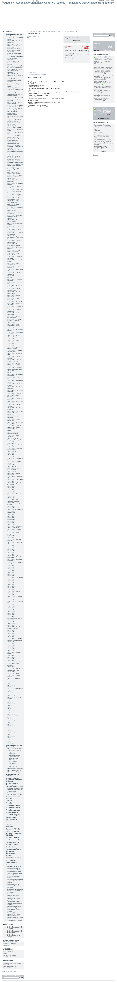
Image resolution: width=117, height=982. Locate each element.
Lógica (8, 824)
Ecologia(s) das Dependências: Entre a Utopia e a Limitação (13, 914)
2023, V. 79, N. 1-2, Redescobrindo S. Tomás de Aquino (15, 75)
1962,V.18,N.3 (11, 613)
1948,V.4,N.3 (11, 719)
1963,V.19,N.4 (11, 604)
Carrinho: (107, 2)
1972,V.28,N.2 (11, 545)
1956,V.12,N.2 (11, 657)
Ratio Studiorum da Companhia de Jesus (13, 894)
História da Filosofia (13, 829)
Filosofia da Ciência (13, 808)
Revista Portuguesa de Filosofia (14, 35)
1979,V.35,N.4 (11, 489)
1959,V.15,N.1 (11, 637)
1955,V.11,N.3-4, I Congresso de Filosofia (13, 661)
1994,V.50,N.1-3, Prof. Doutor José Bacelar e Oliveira (13, 364)
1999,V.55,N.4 (11, 322)
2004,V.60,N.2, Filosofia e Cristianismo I (14, 273)
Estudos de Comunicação (10, 852)
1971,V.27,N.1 (11, 554)
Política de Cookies (8, 951)
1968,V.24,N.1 (11, 574)
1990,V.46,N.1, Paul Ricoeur (15, 411)
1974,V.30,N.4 (11, 524)
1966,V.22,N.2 (11, 586)
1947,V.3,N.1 (11, 729)
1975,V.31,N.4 (11, 516)
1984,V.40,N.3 (11, 456)
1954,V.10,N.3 (11, 672)
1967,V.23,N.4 (11, 576)
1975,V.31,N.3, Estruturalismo (11, 518)
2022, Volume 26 (13, 761)
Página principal (31, 31)
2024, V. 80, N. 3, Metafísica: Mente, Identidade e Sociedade (15, 58)
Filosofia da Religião (13, 805)
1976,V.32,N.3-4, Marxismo (15, 509)
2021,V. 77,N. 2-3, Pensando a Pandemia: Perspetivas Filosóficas (15, 99)
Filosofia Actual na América (14, 618)
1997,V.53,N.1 (11, 345)
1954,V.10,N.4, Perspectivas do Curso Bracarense (15, 669)
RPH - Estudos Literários (14, 770)
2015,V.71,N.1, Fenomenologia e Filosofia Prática (14, 169)
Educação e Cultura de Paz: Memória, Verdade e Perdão (15, 793)
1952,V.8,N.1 (11, 692)
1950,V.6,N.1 (11, 707)
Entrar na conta (109, 0)
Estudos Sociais (11, 847)
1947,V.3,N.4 (11, 726)
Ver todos (103, 151)
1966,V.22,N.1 (11, 588)
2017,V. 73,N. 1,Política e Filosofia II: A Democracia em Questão (15, 147)
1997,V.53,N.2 (11, 343)
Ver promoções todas (104, 118)
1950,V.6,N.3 (11, 703)
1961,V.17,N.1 (11, 621)
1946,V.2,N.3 (11, 732)
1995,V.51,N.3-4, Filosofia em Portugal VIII (14, 351)
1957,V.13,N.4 (11, 645)
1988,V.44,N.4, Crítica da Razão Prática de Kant (14, 426)
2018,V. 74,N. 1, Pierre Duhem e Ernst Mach (13, 136)
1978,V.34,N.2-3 (11, 498)
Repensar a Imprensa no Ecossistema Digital (14, 907)
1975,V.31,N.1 (11, 522)
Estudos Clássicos (12, 837)
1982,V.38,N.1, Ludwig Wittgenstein (13, 473)
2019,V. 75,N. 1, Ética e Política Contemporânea (14, 126)
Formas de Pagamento (9, 943)
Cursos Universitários (13, 858)
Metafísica (9, 826)
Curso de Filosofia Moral (14, 866)
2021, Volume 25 (13, 763)
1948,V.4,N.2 (11, 720)
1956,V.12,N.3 (11, 655)
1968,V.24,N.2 (11, 572)
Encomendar (107, 50)
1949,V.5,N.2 (11, 712)
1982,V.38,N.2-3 (11, 471)
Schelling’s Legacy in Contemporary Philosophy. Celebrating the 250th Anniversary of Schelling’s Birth (103, 69)
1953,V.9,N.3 (11, 681)
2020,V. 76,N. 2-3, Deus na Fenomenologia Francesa (14, 109)
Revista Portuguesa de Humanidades (14, 746)
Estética (8, 822)
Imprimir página (32, 72)
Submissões (8, 961)
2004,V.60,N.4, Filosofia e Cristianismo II (14, 267)
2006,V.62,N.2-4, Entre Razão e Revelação (13, 251)
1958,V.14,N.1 (11, 643)
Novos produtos (100, 54)
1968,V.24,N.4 (11, 569)
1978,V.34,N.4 (11, 496)
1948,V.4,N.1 (11, 722)
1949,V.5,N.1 (11, 714)
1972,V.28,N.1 (11, 547)
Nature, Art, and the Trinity (101, 81)
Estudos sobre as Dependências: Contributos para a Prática (15, 898)
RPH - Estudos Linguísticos (15, 768)
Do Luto (9, 882)
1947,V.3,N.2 (11, 727)
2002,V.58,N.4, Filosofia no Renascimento (14, 292)
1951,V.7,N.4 (11, 693)
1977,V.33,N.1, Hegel (13, 507)
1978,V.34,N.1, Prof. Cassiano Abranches (13, 500)
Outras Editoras (11, 862)
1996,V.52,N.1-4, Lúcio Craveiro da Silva (13, 347)
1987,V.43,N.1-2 (11, 441)
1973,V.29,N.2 (11, 535)
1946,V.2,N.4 (11, 731)
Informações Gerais (12, 941)
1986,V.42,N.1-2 (11, 446)
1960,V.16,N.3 (11, 625)
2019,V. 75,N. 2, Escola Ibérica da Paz (13, 123)
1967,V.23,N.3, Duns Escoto (15, 577)
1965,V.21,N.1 (11, 594)
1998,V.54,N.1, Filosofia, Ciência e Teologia (14, 336)
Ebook (8, 865)
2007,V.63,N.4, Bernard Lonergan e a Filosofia (13, 244)
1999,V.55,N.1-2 (11, 327)
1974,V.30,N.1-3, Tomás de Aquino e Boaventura (15, 526)
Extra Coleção (11, 860)
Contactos (6, 945)
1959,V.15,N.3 (11, 633)
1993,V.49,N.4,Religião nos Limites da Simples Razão (14, 368)
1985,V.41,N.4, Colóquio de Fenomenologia (14, 449)
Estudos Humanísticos (14, 840)
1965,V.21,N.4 (11, 589)
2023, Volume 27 (13, 759)
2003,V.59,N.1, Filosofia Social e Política (13, 289)
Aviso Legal (8, 949)
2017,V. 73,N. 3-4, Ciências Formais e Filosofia (15, 139)
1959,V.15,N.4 (11, 631)
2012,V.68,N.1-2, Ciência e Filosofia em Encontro (14, 198)
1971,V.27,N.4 (11, 549)
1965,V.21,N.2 (11, 593)
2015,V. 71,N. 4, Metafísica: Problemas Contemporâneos (15, 161)
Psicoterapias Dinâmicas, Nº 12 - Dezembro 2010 (107, 110)
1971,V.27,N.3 (11, 550)
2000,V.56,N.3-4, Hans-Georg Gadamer (13, 316)
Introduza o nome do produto (12, 975)
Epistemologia (11, 817)
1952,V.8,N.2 (11, 690)
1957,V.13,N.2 (11, 648)
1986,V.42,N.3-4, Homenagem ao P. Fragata (14, 444)
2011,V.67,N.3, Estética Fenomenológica (13, 204)
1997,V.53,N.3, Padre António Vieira (13, 341)
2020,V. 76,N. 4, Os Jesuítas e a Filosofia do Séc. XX (15, 106)
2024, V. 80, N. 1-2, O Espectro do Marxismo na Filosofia (14, 63)
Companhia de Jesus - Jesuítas (13, 797)
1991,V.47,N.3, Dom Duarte (15, 393)
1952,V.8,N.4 (11, 687)
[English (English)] (34, 1)
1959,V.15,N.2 (11, 635)
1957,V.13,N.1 (11, 650)
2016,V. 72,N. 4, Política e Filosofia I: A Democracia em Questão (15, 151)
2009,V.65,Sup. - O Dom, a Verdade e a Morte (14, 230)
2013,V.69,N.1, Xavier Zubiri (15, 189)
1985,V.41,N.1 (11, 453)
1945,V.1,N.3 (11, 739)
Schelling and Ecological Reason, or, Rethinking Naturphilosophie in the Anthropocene (103, 88)
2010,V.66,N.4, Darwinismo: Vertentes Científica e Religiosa (15, 217)
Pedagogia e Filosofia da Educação (14, 834)
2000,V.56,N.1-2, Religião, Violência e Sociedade (14, 320)
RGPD (5, 953)
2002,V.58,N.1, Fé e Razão (14, 301)
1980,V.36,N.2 (11, 486)
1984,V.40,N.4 (11, 455)
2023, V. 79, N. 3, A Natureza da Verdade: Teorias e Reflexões (15, 71)
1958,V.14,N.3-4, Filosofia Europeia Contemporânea (14, 639)
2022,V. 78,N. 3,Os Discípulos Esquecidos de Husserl (14, 85)
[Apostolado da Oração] (10, 971)
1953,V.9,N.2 (11, 683)
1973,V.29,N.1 (11, 537)
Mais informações (34, 77)
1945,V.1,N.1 (11, 743)
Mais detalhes (77, 40)
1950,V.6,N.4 (11, 702)
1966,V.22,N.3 (11, 584)
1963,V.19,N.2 (11, 608)
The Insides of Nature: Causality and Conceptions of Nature (14, 903)
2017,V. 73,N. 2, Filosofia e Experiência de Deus (14, 142)
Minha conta (98, 2)
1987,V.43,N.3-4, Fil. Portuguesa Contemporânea (15, 439)
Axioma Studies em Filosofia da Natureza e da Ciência (14, 779)
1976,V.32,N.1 (11, 514)
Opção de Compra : (70, 51)
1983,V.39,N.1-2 (11, 466)
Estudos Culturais (12, 844)
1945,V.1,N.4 (11, 738)
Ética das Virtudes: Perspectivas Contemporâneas (12, 113)
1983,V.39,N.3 (11, 464)
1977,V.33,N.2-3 (11, 506)
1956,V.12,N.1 (11, 658)
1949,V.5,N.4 (11, 709)
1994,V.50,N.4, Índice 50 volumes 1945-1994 (14, 360)
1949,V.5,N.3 (11, 710)
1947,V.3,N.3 (11, 724)
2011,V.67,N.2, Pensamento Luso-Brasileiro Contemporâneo (15, 209)
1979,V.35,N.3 (11, 491)
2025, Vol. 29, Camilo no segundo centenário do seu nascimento (15, 752)
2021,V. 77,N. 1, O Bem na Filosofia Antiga (14, 102)
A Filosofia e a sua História (14, 920)
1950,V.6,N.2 (11, 705)
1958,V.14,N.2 (11, 642)
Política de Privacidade (9, 955)
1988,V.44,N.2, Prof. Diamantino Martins (13, 432)
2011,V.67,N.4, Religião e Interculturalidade (14, 201)
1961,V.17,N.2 (11, 620)
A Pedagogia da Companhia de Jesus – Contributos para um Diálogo (15, 890)
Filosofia (9, 803)
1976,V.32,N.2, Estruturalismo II (11, 512)
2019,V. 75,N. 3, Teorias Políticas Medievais (14, 120)
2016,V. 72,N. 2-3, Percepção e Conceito (13, 155)
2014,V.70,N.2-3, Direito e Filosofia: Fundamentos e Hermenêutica (14, 177)
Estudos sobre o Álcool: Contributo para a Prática (14, 869)
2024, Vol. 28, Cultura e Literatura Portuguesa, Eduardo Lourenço (14, 757)
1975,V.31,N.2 (11, 521)
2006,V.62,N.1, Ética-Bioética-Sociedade (13, 254)
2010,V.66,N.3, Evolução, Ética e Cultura (14, 220)
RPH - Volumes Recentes (14, 748)
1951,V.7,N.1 (11, 700)
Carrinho (97, 40)
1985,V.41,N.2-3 (11, 451)
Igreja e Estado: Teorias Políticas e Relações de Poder (14, 876)
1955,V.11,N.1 (11, 667)
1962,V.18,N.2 (11, 615)
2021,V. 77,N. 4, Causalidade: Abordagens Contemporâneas (14, 94)
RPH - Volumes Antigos (13, 772)
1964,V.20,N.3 (11, 599)
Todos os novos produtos (103, 102)
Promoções (98, 106)
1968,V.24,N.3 (11, 570)
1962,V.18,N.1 (11, 616)
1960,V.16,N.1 (11, 630)
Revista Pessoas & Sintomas (12, 775)
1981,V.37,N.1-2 (11, 481)
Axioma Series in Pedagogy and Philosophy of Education (14, 785)
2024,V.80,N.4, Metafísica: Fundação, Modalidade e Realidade (14, 53)
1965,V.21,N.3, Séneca (13, 591)
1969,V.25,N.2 (11, 565)
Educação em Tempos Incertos (102, 139)
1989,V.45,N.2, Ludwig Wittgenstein (13, 420)
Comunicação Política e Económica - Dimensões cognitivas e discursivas (101, 147)
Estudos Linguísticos (13, 849)
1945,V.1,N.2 (11, 741)
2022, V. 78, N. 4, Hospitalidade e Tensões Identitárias (14, 80)
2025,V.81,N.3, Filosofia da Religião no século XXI (14, 44)
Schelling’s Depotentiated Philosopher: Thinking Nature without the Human (102, 95)
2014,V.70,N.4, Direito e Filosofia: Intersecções (13, 172)
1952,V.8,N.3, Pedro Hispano (15, 688)
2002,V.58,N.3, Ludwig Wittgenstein (13, 295)
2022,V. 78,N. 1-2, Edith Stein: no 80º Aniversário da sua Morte (15, 89)
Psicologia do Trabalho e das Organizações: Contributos (15, 880)
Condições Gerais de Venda (11, 957)
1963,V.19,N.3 (11, 606)
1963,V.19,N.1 (11, 609)
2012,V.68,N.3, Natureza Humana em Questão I (14, 195)
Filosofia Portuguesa (13, 815)
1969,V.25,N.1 (11, 567)
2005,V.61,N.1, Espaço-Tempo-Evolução (14, 263)
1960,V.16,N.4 (11, 623)
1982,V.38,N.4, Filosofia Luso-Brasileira (13, 468)
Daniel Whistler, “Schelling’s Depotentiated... (101, 98)
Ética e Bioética (11, 819)
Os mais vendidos (100, 122)
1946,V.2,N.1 (11, 736)
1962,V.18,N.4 (11, 611)
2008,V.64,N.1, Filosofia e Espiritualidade (14, 241)
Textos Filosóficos (12, 831)
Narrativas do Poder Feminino (102, 141)
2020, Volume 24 (13, 765)
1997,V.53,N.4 (11, 338)
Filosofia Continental (13, 810)
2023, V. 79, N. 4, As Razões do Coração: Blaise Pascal (15, 66)
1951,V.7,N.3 (11, 695)
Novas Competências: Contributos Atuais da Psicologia (13, 886)
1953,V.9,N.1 (11, 685)
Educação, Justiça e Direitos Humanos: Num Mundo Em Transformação (15, 789)
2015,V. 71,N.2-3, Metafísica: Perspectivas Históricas (15, 164)
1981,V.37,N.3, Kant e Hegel (15, 479)
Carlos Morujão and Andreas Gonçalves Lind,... (102, 72)
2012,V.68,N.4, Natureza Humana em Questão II (14, 192)
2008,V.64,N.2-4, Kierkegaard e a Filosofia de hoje (15, 237)
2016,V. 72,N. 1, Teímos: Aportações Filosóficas (14, 158)
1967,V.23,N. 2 (11, 579)
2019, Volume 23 (13, 766)
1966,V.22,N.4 (11, 582)
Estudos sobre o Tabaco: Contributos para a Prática (14, 872)
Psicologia (9, 855)
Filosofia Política (12, 812)
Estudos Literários (12, 842)
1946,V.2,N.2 (11, 734)
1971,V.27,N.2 (11, 552)
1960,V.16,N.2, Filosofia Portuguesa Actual (13, 627)
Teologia (9, 801)
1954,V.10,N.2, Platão (13, 673)
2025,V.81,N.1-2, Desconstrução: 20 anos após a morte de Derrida (14, 49)
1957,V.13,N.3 (11, 647)
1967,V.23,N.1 (11, 581)
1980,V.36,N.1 (11, 488)
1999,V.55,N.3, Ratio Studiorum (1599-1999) (13, 324)
